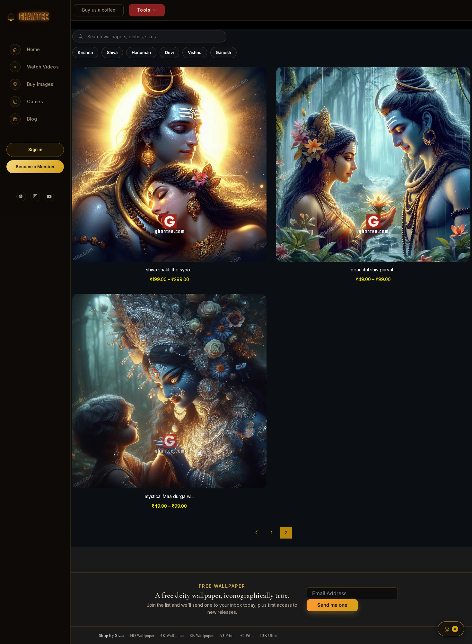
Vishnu (195, 52)
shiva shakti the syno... (169, 269)
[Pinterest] (21, 196)
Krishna (85, 52)
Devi (169, 52)
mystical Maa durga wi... (169, 496)
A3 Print (226, 635)
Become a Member (35, 166)
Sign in (35, 149)
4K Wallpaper (172, 635)
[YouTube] (49, 196)
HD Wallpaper (142, 635)
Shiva (112, 52)
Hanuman (141, 52)
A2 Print (247, 635)
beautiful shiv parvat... (373, 269)
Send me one (332, 605)
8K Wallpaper (202, 635)
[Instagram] (35, 196)
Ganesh (223, 52)
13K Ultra (268, 635)
